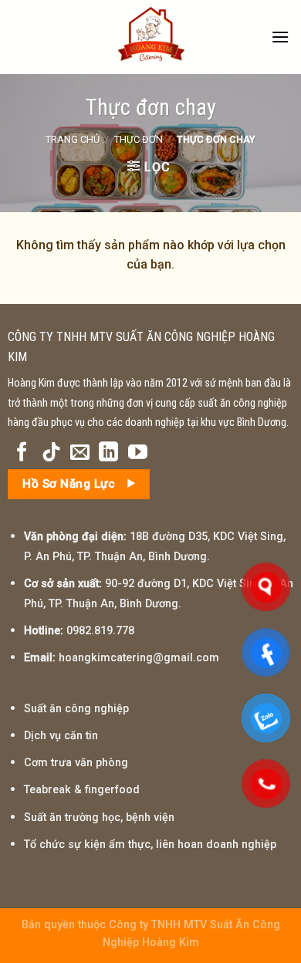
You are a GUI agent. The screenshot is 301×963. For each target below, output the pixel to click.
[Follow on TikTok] (51, 453)
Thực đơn (138, 139)
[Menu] (280, 37)
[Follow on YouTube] (137, 453)
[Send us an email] (80, 453)
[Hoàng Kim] (150, 37)
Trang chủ (73, 139)
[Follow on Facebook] (22, 453)
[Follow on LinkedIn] (108, 453)
